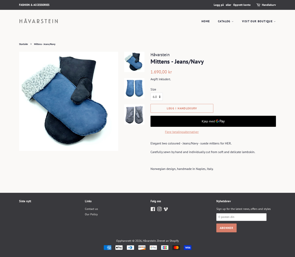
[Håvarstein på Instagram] (159, 210)
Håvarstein (149, 241)
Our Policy (91, 214)
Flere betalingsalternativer (182, 132)
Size (153, 89)
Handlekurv (269, 5)
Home (205, 21)
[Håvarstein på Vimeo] (166, 210)
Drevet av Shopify (168, 241)
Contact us (91, 209)
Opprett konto (242, 5)
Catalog (225, 21)
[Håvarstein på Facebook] (153, 210)
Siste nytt (25, 201)
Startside (23, 44)
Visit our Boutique (258, 21)
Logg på (219, 5)
